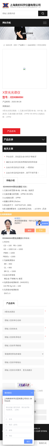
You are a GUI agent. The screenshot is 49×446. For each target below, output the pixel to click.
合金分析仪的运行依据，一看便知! (20, 167)
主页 (15, 45)
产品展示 (21, 45)
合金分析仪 (32, 45)
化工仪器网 (36, 431)
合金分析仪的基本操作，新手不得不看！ (22, 173)
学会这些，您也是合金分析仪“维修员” (21, 157)
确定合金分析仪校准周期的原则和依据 (21, 162)
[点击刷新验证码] (24, 385)
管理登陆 (44, 431)
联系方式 (43, 443)
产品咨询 (11, 131)
